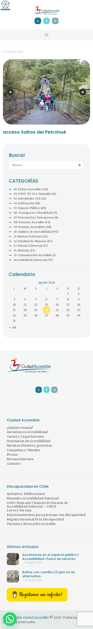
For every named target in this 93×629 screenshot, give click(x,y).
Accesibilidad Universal (30, 260)
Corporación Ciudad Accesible (26, 618)
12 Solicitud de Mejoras (30, 241)
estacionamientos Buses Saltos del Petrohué (11, 91)
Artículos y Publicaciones (26, 494)
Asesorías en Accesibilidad (27, 432)
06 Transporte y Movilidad (33, 212)
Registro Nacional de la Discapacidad (35, 519)
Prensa (12, 455)
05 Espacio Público (27, 208)
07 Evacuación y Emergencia (34, 217)
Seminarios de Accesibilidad (29, 441)
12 (35, 304)
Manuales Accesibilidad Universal (33, 498)
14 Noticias (21, 250)
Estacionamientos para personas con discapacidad (46, 515)
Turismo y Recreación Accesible (31, 524)
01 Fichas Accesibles (28, 189)
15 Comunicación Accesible (32, 255)
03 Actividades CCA (27, 198)
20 (46, 310)
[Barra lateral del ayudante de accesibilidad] (5, 5)
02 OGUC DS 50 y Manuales (33, 193)
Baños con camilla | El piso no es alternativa (48, 574)
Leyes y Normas (19, 510)
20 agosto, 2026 (33, 562)
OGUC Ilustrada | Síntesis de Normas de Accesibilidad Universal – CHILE (37, 505)
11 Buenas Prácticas (28, 236)
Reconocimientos (20, 459)
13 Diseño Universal (28, 245)
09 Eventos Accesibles (29, 227)
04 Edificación (24, 203)
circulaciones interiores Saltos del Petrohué (84, 91)
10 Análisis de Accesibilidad (33, 231)
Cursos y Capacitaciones (25, 437)
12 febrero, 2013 (13, 51)
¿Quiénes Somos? (20, 428)
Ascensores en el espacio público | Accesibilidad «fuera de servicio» (50, 557)
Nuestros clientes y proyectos (29, 446)
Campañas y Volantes (23, 450)
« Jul (13, 327)
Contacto (14, 464)
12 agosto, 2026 (33, 580)
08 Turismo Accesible (29, 222)
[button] (10, 619)
